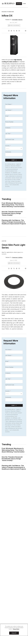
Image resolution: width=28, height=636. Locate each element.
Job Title (8, 133)
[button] (3, 4)
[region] (14, 630)
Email (7, 116)
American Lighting (17, 257)
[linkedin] (11, 30)
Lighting (4, 241)
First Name (8, 104)
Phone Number (9, 122)
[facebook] (9, 30)
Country (8, 145)
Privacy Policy (16, 629)
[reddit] (16, 30)
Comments (8, 152)
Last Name (8, 110)
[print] (25, 30)
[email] (19, 30)
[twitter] (14, 30)
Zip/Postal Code (9, 139)
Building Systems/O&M (8, 11)
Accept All (14, 633)
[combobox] (14, 148)
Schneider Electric (17, 19)
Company (7, 127)
